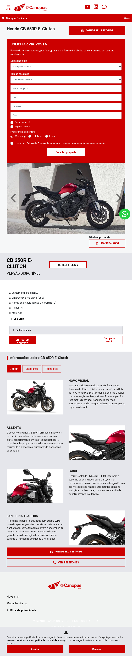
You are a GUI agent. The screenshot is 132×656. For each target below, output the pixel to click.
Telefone (37, 136)
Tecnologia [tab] (51, 368)
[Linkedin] (96, 7)
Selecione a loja (18, 60)
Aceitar (35, 649)
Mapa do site (15, 603)
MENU (8, 9)
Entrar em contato (22, 341)
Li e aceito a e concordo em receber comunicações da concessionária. (60, 143)
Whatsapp (20, 136)
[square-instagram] (79, 7)
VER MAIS (19, 319)
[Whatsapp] (104, 7)
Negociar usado (22, 126)
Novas (11, 596)
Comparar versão (109, 340)
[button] (14, 198)
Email (52, 136)
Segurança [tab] (31, 368)
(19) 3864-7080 (109, 243)
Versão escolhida (19, 74)
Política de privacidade (21, 610)
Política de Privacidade (38, 143)
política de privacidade (46, 640)
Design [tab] (14, 368)
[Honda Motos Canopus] (30, 7)
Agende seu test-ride (99, 30)
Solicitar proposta (66, 152)
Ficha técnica (23, 330)
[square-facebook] (71, 7)
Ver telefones (68, 562)
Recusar (97, 649)
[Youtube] (88, 7)
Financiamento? (22, 122)
